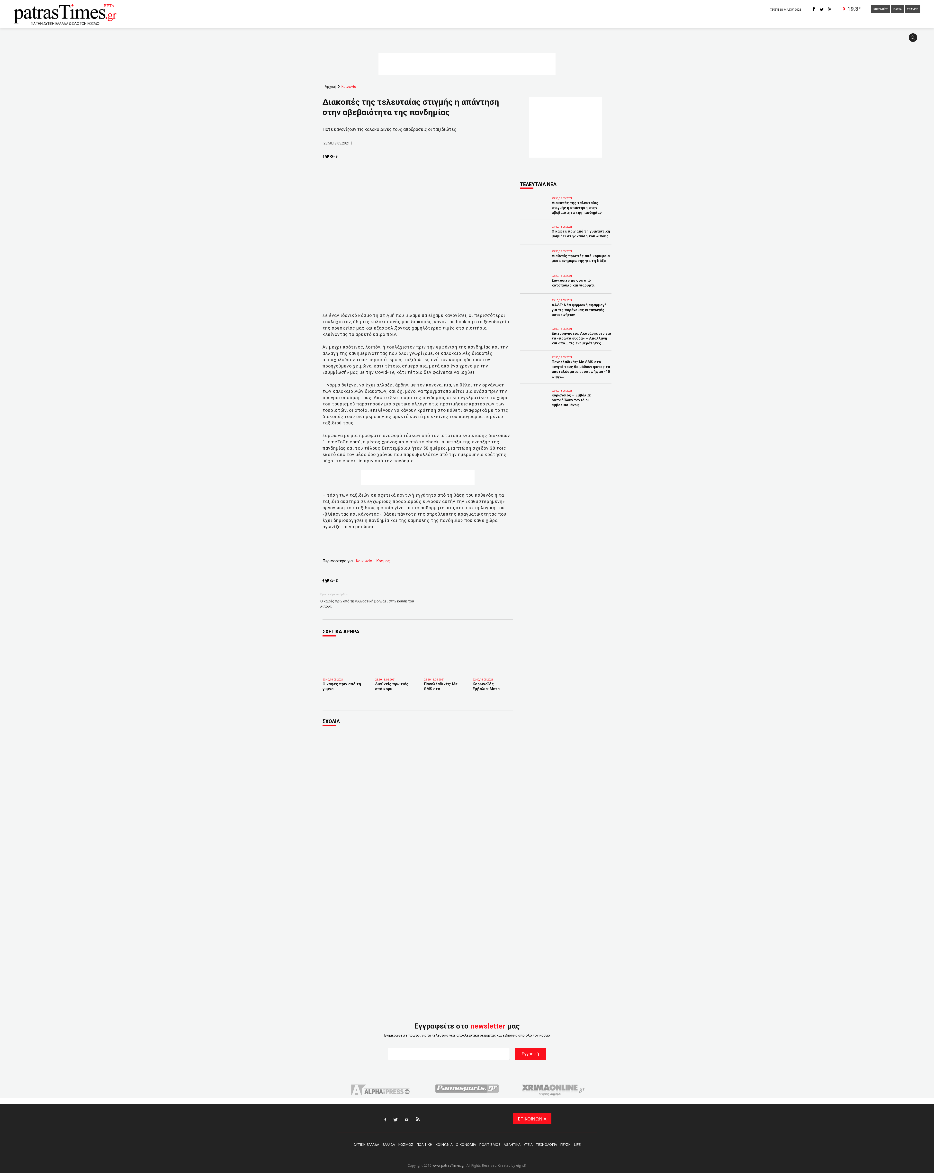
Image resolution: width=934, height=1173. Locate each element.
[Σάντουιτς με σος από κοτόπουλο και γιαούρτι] (534, 287)
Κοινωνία (364, 561)
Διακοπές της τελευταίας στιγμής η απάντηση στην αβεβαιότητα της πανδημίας (577, 208)
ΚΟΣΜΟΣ (405, 1144)
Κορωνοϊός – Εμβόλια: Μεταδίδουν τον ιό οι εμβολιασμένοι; (571, 400)
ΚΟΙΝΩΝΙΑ (444, 1144)
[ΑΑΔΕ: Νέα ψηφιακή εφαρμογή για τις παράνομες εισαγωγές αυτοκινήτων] (534, 311)
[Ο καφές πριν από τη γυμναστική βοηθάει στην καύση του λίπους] (345, 669)
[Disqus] (418, 796)
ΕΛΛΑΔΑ (388, 1144)
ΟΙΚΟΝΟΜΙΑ (466, 1144)
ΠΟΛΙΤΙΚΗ (424, 1144)
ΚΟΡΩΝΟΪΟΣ (880, 9)
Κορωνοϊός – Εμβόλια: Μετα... (488, 686)
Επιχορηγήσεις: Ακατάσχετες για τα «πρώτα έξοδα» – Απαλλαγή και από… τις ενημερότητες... (581, 338)
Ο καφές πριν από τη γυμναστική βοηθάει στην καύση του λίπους (367, 604)
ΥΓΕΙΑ (528, 1144)
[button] (914, 39)
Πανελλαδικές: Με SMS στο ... (441, 686)
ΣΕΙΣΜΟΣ (912, 9)
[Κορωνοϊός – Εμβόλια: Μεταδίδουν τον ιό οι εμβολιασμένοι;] (493, 667)
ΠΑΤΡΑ (897, 9)
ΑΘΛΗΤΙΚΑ (512, 1144)
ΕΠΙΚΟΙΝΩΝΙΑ (532, 1119)
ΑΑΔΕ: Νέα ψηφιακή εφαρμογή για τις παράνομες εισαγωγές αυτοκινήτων (579, 310)
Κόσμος (383, 561)
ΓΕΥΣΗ (565, 1144)
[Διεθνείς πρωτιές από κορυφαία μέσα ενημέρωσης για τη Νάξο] (396, 667)
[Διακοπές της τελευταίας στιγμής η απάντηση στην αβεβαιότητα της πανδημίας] (534, 209)
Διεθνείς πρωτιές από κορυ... (391, 686)
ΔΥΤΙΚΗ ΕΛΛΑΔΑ (366, 1144)
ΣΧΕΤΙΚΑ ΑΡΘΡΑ (341, 632)
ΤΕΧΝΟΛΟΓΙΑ (546, 1144)
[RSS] (829, 9)
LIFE (577, 1144)
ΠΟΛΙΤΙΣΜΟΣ (490, 1144)
